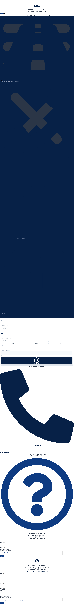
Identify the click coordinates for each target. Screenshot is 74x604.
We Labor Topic (5, 6)
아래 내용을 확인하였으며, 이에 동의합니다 (5, 550)
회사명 (1, 320)
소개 (2, 2)
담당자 (1, 583)
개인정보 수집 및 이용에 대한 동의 (5, 549)
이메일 (1, 330)
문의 (2, 4)
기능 (2, 3)
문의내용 (2, 345)
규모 (0, 578)
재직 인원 (2, 333)
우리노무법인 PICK (5, 7)
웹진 (2, 5)
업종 (0, 575)
